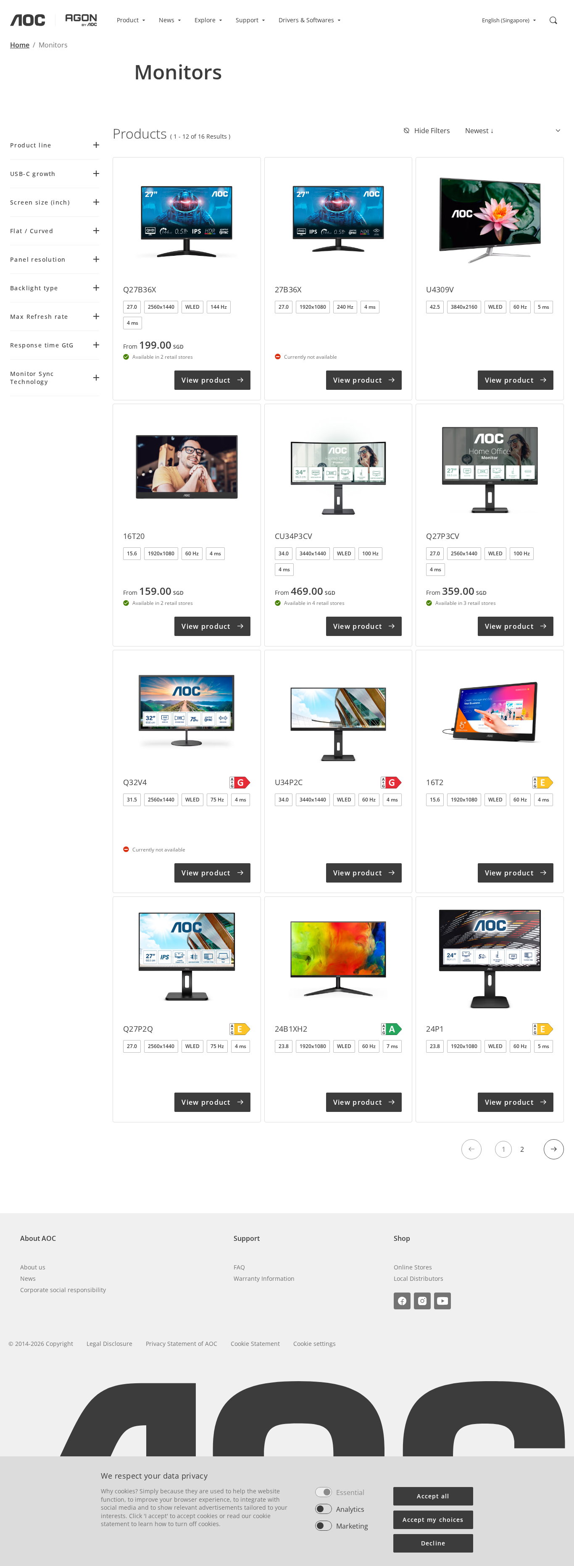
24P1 (435, 1029)
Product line (31, 145)
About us (32, 1267)
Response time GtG (42, 345)
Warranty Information (264, 1278)
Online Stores (413, 1267)
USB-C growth (33, 174)
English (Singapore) (505, 20)
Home (19, 45)
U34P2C (289, 782)
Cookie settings (314, 1344)
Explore (205, 20)
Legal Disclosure (109, 1344)
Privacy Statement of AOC (181, 1344)
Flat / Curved (31, 231)
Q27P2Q (138, 1029)
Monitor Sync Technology (32, 378)
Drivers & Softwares (306, 20)
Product (128, 20)
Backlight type (34, 288)
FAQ (239, 1267)
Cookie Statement (255, 1344)
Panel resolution (38, 259)
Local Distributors (418, 1278)
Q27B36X (139, 289)
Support (247, 20)
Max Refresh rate (39, 317)
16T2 (434, 782)
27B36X (288, 289)
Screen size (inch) (40, 202)
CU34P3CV (294, 536)
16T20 (134, 536)
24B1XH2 (291, 1029)
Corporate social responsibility (63, 1290)
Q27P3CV (443, 536)
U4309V (440, 289)
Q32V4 (135, 782)
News (166, 20)
